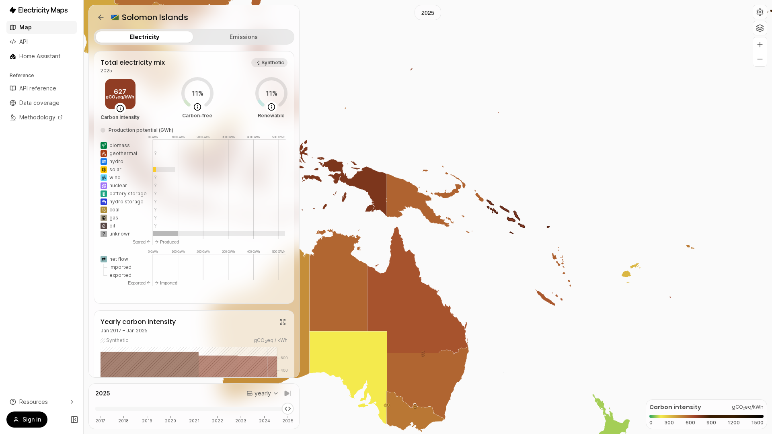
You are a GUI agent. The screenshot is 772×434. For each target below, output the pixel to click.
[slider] (287, 408)
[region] (428, 217)
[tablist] (194, 37)
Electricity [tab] (144, 36)
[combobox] (263, 393)
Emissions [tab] (244, 36)
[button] (760, 12)
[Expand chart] (282, 322)
